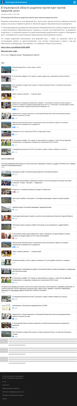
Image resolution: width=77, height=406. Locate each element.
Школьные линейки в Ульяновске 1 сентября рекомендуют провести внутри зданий (40, 198)
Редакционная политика (10, 388)
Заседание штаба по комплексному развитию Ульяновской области (35, 172)
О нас (4, 381)
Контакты (5, 385)
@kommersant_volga (9, 51)
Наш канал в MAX (17, 290)
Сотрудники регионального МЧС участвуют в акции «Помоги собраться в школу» (39, 149)
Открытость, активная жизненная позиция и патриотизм (31, 189)
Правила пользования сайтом (12, 395)
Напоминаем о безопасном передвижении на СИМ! (29, 305)
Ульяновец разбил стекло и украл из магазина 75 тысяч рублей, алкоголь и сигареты (41, 260)
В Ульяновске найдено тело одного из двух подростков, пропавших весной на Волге (41, 76)
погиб (55, 163)
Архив (4, 399)
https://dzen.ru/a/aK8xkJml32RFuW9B (15, 47)
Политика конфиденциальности (13, 392)
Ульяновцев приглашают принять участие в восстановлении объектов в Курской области (42, 216)
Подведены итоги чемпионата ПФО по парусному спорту (31, 131)
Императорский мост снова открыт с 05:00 (26, 67)
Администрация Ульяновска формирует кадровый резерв (31, 207)
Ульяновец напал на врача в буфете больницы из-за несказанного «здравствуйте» (40, 225)
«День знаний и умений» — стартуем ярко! (26, 94)
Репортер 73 (5, 290)
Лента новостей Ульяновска (12, 402)
